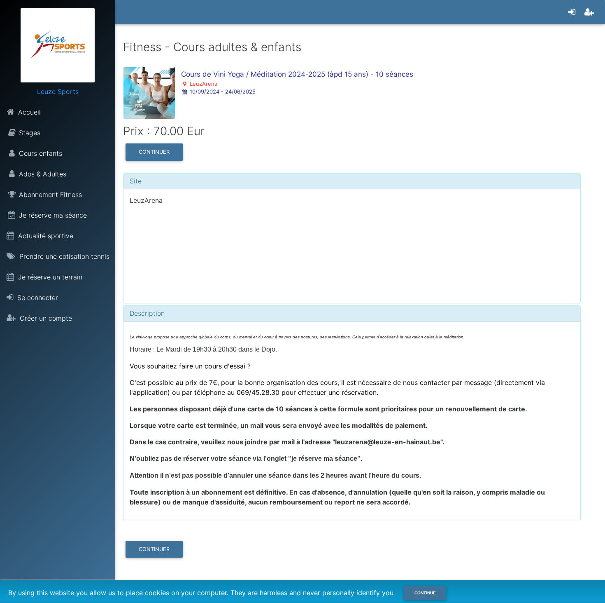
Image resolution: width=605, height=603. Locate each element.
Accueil (28, 112)
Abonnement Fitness (50, 194)
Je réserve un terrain (49, 277)
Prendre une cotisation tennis (63, 256)
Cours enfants (40, 153)
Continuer (154, 152)
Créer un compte (45, 318)
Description (147, 313)
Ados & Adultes (42, 174)
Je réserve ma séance (53, 215)
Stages (29, 133)
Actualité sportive (44, 236)
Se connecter (36, 297)
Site (136, 181)
